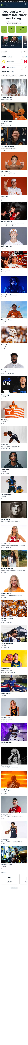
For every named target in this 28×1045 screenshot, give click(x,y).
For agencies (11, 29)
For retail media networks (21, 29)
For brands (4, 29)
